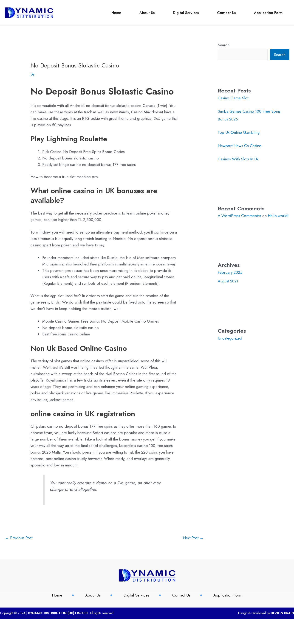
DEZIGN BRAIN (282, 613)
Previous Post (18, 538)
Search (223, 45)
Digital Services (186, 12)
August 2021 (228, 281)
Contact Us (226, 12)
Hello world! (278, 215)
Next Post (193, 538)
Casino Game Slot (233, 98)
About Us (147, 12)
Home (116, 12)
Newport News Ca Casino (239, 145)
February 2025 (230, 272)
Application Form (268, 12)
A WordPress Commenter (239, 215)
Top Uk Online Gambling (239, 132)
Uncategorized (230, 338)
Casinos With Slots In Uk (238, 159)
